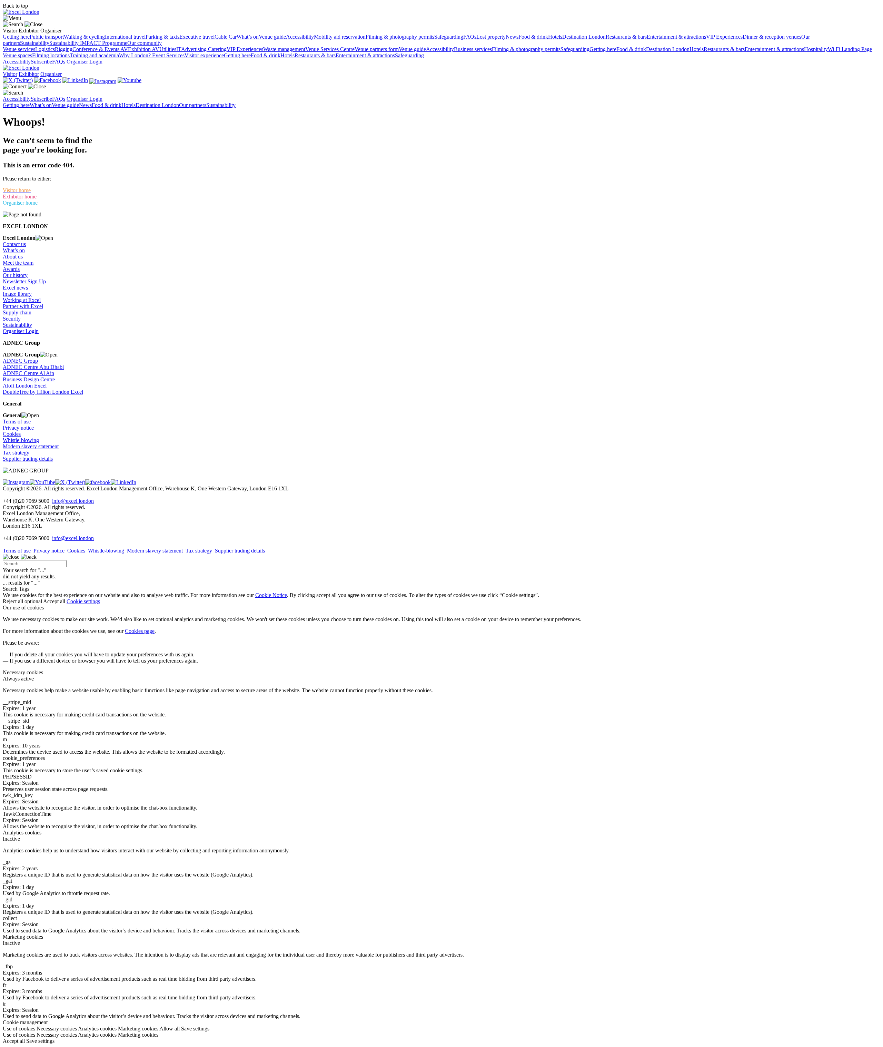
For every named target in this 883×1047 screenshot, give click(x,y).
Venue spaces (17, 55)
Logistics (45, 49)
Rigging (63, 49)
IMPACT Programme (103, 43)
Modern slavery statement (31, 446)
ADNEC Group (20, 361)
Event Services (168, 55)
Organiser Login (84, 62)
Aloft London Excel (25, 386)
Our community (144, 43)
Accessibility (300, 37)
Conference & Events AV (100, 49)
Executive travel (197, 37)
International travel (125, 37)
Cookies (12, 434)
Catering (217, 49)
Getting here (16, 37)
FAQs (469, 37)
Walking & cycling (84, 37)
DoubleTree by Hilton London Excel (43, 392)
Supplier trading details (28, 459)
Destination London (584, 37)
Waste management (284, 49)
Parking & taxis (162, 37)
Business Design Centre (29, 379)
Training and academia (94, 55)
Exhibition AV (143, 49)
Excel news (15, 288)
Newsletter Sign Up (24, 281)
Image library (17, 294)
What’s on (248, 37)
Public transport (47, 37)
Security (12, 319)
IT (178, 49)
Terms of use (17, 421)
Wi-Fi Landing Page (850, 49)
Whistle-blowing (21, 440)
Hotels (555, 37)
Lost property (491, 37)
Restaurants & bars (626, 37)
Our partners (192, 105)
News (512, 37)
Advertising (194, 49)
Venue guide (272, 37)
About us (13, 257)
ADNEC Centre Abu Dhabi (33, 367)
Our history (15, 275)
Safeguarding (448, 37)
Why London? (135, 55)
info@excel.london (73, 501)
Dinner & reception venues (772, 37)
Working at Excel (22, 300)
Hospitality (816, 49)
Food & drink (533, 37)
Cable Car (226, 37)
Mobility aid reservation (340, 37)
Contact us (14, 244)
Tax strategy (16, 453)
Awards (11, 269)
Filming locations (51, 55)
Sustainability (34, 43)
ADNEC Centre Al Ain (28, 373)
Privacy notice (18, 428)
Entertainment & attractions (676, 37)
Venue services (19, 49)
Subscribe (41, 62)
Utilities (167, 49)
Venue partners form (377, 49)
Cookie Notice (271, 595)
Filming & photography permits (400, 37)
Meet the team (18, 263)
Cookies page (140, 631)
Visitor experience (204, 55)
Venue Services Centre (330, 49)
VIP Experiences (724, 37)
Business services (473, 49)
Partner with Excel (23, 306)
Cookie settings (83, 601)
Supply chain (17, 312)
